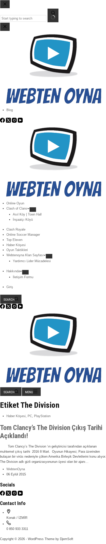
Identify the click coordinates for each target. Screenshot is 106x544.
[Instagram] (15, 308)
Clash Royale (15, 229)
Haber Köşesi (16, 245)
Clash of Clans (16, 208)
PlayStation (42, 416)
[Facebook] (3, 308)
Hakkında (13, 271)
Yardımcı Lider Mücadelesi (32, 261)
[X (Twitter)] (9, 308)
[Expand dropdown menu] (32, 209)
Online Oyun (15, 203)
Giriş (9, 287)
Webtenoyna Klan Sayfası (25, 255)
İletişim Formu (23, 277)
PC (30, 416)
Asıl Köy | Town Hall (27, 214)
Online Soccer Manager (23, 234)
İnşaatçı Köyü (23, 219)
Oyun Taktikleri (17, 250)
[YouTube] (20, 308)
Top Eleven (14, 240)
